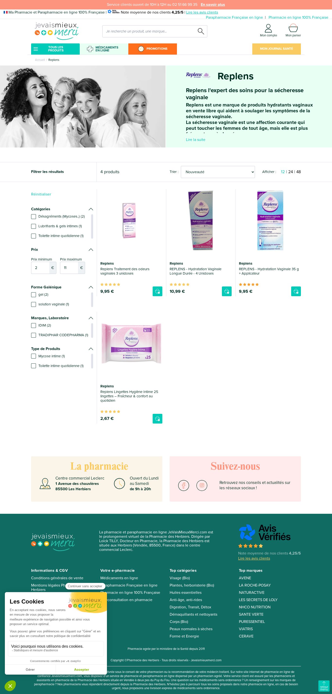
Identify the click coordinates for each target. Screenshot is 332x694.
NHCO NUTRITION (255, 607)
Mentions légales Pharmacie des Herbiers (58, 587)
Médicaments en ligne (107, 49)
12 (283, 171)
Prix (34, 249)
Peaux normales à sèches (191, 629)
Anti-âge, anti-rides (186, 599)
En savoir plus (213, 4)
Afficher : (269, 172)
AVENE (245, 578)
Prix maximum (71, 263)
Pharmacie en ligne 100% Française (298, 17)
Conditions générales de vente (57, 578)
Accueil (40, 60)
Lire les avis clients (202, 12)
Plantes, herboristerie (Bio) (192, 585)
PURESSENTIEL (252, 621)
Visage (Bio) (180, 578)
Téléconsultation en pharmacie (126, 599)
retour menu (324, 688)
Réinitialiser (41, 194)
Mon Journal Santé (276, 49)
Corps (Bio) (179, 621)
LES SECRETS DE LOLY (258, 599)
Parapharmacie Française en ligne (234, 17)
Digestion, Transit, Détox (190, 607)
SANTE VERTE (251, 614)
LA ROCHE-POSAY (255, 585)
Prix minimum (42, 263)
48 (298, 171)
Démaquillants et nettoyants (193, 614)
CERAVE (246, 636)
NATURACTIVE (251, 592)
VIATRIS (246, 629)
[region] (62, 226)
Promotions (157, 49)
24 (290, 171)
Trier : (174, 172)
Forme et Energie (184, 636)
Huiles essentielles (185, 592)
